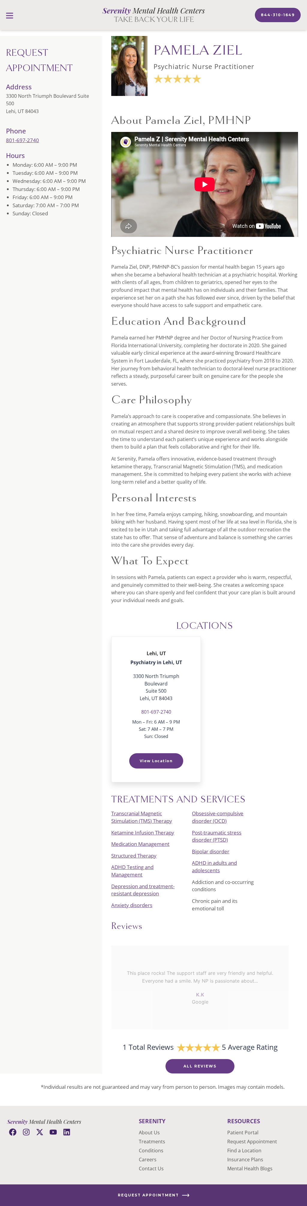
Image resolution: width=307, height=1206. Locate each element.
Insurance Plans (245, 1159)
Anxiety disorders (131, 905)
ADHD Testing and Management (132, 871)
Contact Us (151, 1168)
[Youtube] (53, 1132)
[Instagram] (26, 1132)
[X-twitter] (39, 1132)
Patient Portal (242, 1132)
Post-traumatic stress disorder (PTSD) (216, 836)
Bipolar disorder (210, 851)
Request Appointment (252, 1141)
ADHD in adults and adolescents (214, 866)
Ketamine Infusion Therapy (142, 832)
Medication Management (140, 843)
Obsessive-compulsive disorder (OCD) (217, 817)
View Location (156, 760)
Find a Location (244, 1150)
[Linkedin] (66, 1132)
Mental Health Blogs (250, 1168)
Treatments (152, 1141)
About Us (149, 1132)
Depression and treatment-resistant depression (142, 890)
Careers (147, 1159)
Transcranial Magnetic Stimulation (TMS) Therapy (141, 817)
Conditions (151, 1150)
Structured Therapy (133, 855)
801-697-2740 (22, 140)
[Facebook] (12, 1132)
